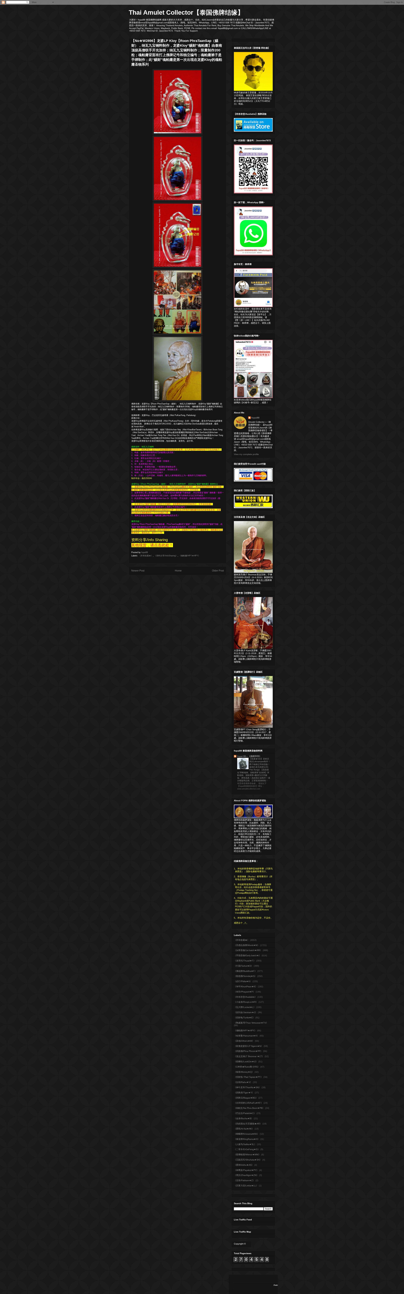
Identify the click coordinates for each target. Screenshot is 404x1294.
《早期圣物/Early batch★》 (247, 955)
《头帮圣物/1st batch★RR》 (248, 950)
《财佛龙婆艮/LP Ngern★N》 (248, 1046)
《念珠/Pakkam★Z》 (244, 1180)
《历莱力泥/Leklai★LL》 (246, 1185)
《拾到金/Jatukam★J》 (245, 1012)
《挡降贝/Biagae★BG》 (246, 1098)
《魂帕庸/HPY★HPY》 (189, 555)
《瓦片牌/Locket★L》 (244, 1007)
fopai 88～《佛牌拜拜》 (249, 756)
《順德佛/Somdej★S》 (245, 976)
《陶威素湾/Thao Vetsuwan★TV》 (251, 1022)
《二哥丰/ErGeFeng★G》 (247, 1149)
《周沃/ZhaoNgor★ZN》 (246, 1175)
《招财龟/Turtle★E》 (244, 1017)
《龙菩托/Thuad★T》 (244, 960)
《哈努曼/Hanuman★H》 (246, 1035)
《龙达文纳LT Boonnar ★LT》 (249, 1056)
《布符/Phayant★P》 (244, 991)
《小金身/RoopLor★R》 (246, 1002)
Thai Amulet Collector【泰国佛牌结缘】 (186, 12)
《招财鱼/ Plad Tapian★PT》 (248, 1077)
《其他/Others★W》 (244, 1041)
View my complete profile (246, 454)
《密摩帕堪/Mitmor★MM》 (247, 1154)
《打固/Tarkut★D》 (243, 966)
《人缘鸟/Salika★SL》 (245, 1144)
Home (178, 570)
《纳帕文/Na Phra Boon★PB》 (249, 1108)
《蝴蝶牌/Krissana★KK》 (246, 1134)
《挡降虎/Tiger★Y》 (244, 1092)
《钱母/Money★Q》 (244, 1072)
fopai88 (255, 417)
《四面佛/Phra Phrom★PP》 (248, 1051)
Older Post (218, 570)
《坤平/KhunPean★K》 (245, 986)
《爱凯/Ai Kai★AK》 (244, 1128)
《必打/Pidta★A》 (243, 981)
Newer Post (137, 570)
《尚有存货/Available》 (245, 997)
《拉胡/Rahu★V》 (243, 1082)
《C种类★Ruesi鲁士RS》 (247, 1066)
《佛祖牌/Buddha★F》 (245, 971)
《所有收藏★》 (146, 555)
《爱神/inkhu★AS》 (244, 1165)
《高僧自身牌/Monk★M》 (246, 945)
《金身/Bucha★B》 (243, 1118)
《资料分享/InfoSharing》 (166, 555)
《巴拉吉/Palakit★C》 (245, 1113)
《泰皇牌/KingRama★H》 (247, 1139)
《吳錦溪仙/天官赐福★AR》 (248, 1123)
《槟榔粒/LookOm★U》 (246, 1061)
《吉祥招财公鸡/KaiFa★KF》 (248, 1103)
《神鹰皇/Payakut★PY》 (246, 1170)
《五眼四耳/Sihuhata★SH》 (248, 1159)
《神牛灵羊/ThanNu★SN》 (247, 1087)
